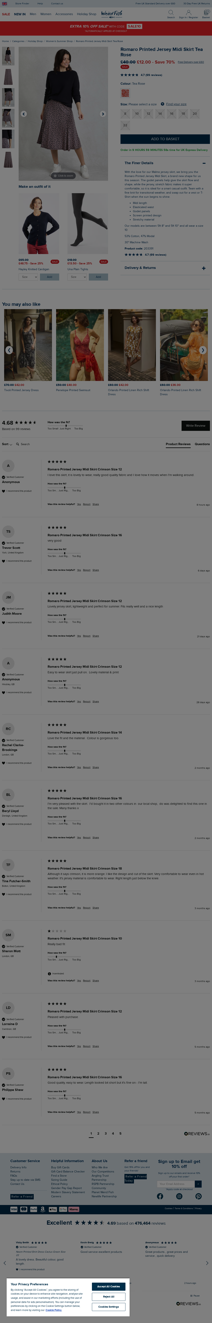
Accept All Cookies (108, 1286)
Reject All (108, 1296)
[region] (68, 1297)
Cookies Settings (108, 1307)
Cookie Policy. (54, 1310)
